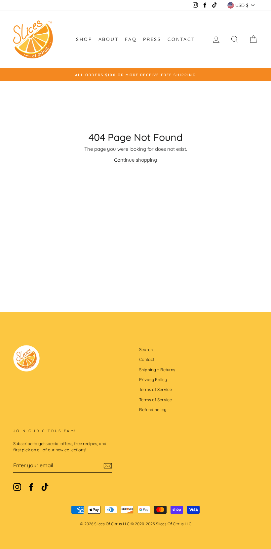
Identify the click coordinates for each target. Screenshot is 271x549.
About (108, 39)
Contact (181, 39)
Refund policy (152, 409)
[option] (135, 75)
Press (152, 39)
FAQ (131, 39)
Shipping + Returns (157, 369)
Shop (84, 39)
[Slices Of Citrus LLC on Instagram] (17, 487)
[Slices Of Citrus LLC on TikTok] (45, 487)
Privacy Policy (153, 379)
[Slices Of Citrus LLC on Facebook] (31, 487)
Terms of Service (155, 389)
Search (146, 349)
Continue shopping (135, 160)
